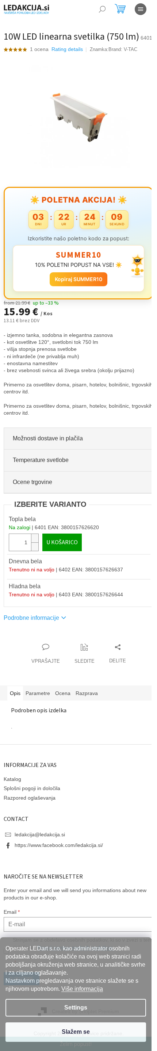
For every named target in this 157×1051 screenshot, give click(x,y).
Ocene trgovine (32, 482)
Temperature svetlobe (41, 460)
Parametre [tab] (38, 693)
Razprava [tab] (87, 693)
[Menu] (140, 9)
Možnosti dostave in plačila (48, 438)
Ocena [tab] (62, 693)
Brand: (122, 49)
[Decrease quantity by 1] (34, 546)
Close (45, 639)
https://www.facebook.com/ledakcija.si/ (59, 845)
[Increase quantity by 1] (34, 538)
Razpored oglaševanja (29, 798)
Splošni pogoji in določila (32, 788)
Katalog (12, 779)
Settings (75, 1007)
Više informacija (82, 989)
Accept (75, 1032)
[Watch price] (84, 654)
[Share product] (117, 654)
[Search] (102, 9)
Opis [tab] (15, 693)
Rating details (67, 49)
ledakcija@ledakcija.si (40, 834)
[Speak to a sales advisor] (45, 654)
